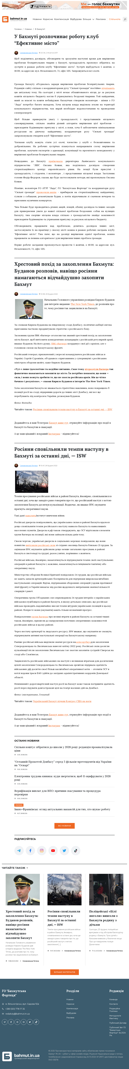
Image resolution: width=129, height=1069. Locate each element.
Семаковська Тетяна (29, 53)
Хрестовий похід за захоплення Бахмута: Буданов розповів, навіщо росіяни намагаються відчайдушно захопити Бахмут (22, 924)
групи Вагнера (39, 616)
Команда (113, 999)
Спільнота (114, 19)
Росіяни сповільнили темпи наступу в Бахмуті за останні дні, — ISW (72, 409)
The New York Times (82, 304)
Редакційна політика (114, 1009)
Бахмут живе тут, (59, 422)
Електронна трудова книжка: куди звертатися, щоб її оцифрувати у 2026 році (62, 778)
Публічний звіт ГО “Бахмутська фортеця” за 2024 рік (117, 1031)
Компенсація (61, 19)
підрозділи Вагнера (97, 369)
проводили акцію (46, 192)
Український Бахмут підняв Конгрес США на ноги (62, 701)
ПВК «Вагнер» (59, 343)
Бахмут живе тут (58, 714)
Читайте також (14, 868)
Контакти (113, 1004)
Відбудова (76, 19)
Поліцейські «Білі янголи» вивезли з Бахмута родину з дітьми (103, 917)
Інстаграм (54, 433)
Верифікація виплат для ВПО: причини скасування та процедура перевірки (57, 792)
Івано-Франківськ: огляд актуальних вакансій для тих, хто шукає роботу (62, 809)
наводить (30, 515)
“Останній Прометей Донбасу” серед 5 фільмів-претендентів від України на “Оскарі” (62, 763)
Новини (37, 19)
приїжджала (56, 161)
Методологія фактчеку (115, 1017)
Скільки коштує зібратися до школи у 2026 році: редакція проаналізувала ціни (63, 748)
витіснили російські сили (40, 545)
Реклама (101, 19)
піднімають (108, 88)
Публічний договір (117, 1023)
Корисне (48, 19)
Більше (87, 19)
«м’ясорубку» (83, 642)
